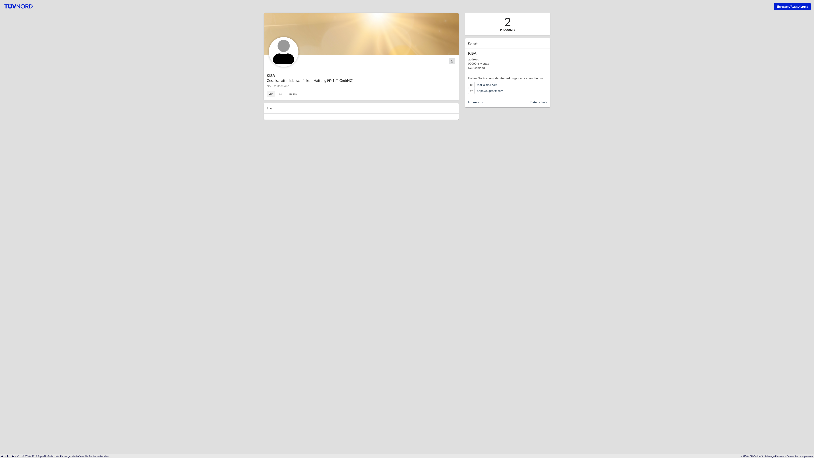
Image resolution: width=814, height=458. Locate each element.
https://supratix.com (490, 90)
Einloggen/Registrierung (792, 6)
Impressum (475, 102)
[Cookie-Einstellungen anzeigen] (13, 456)
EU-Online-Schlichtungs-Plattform (767, 456)
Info (281, 94)
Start (271, 94)
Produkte (292, 94)
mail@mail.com (487, 85)
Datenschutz (538, 102)
